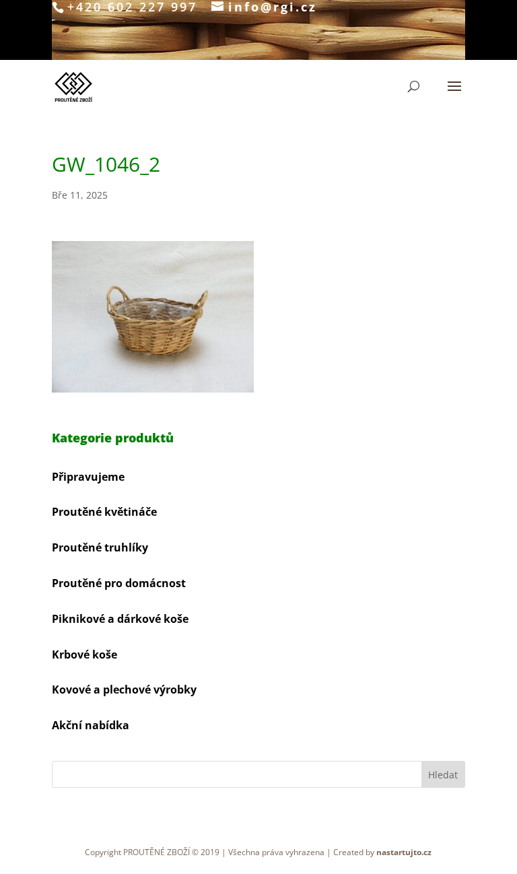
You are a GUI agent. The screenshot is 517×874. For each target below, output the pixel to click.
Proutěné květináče (104, 511)
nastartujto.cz (404, 852)
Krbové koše (84, 654)
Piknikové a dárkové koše (120, 618)
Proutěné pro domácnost (119, 583)
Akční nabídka (90, 725)
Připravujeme (88, 476)
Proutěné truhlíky (100, 547)
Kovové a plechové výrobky (124, 689)
